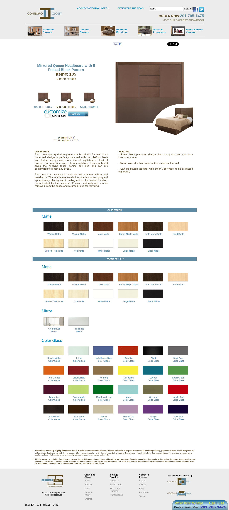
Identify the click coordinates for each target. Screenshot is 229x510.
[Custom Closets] (71, 30)
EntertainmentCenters (194, 31)
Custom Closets (84, 31)
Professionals (116, 495)
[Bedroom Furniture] (108, 30)
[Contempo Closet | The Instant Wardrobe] (45, 8)
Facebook (144, 492)
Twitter (142, 496)
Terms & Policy (88, 493)
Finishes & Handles (115, 489)
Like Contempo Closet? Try (179, 475)
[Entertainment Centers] (178, 30)
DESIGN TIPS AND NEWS (130, 8)
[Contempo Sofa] (182, 498)
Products (114, 480)
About (87, 480)
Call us (142, 480)
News (87, 488)
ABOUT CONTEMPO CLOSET (92, 8)
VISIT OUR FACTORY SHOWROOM (183, 20)
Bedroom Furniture (122, 31)
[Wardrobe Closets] (35, 30)
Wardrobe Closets (48, 31)
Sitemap (88, 499)
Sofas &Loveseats (159, 31)
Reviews (88, 484)
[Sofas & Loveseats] (145, 30)
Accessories (116, 484)
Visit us (142, 484)
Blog (141, 488)
